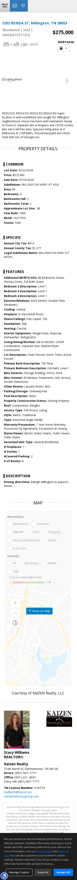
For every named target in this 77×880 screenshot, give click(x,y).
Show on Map (40, 611)
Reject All (43, 872)
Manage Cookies (19, 872)
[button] (4, 875)
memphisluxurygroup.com (21, 796)
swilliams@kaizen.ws (18, 792)
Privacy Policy (44, 851)
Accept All (63, 872)
